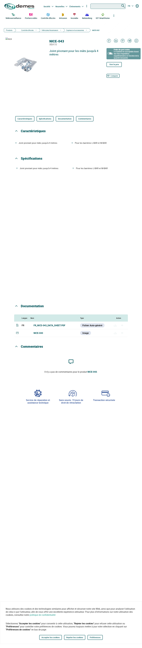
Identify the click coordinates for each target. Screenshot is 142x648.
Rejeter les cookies (74, 637)
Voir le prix (114, 64)
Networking (87, 18)
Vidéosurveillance (13, 18)
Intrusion (63, 18)
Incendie (74, 18)
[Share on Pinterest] (122, 41)
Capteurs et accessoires (75, 30)
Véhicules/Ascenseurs (50, 30)
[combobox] (107, 6)
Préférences (95, 637)
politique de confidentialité (42, 614)
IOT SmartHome (103, 18)
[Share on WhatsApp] (136, 41)
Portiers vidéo (31, 18)
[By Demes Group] (19, 6)
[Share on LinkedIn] (115, 41)
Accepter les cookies (50, 637)
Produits (9, 30)
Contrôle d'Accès (48, 18)
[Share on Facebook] (108, 41)
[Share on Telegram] (129, 41)
